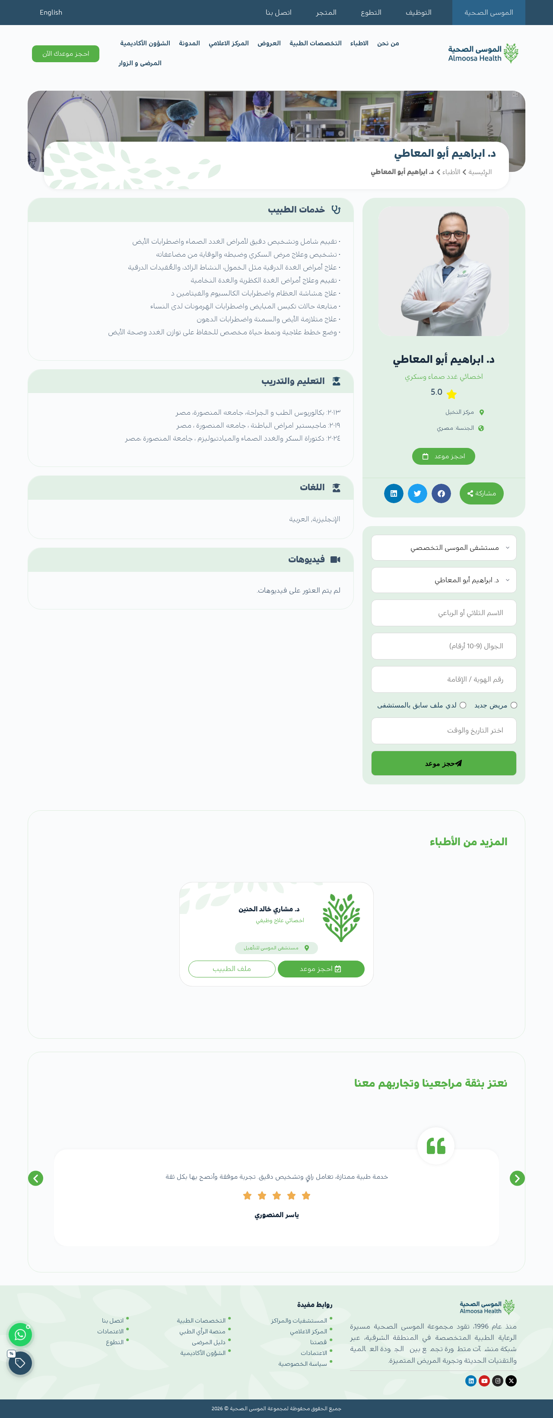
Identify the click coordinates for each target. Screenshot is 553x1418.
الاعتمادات (314, 1353)
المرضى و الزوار (140, 63)
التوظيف (419, 12)
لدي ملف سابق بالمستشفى (417, 705)
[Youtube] (484, 1380)
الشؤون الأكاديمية (145, 43)
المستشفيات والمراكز (299, 1321)
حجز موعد (440, 763)
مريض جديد (491, 705)
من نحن (388, 43)
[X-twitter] (511, 1380)
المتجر (326, 12)
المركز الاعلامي (229, 43)
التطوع (371, 12)
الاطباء (359, 43)
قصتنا (318, 1342)
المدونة (189, 43)
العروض (269, 43)
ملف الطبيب (232, 968)
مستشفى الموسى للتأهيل (271, 947)
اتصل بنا (279, 12)
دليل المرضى (209, 1342)
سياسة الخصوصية (302, 1364)
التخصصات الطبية (315, 43)
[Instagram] (497, 1380)
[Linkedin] (471, 1380)
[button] (441, 493)
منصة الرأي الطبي (202, 1332)
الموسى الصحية (488, 12)
